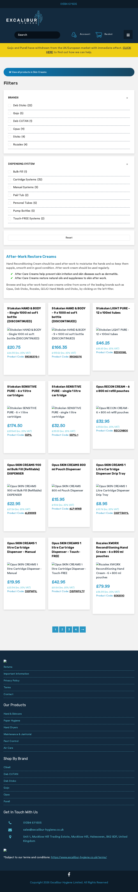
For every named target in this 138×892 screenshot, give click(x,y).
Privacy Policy (11, 680)
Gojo (6, 788)
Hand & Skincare (13, 714)
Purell (7, 801)
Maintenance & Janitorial (17, 734)
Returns (8, 667)
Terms (7, 687)
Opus (7, 794)
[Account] (81, 36)
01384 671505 (68, 4)
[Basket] (102, 36)
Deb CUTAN (11, 774)
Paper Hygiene (12, 720)
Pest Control (11, 741)
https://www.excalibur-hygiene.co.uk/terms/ (79, 857)
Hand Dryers (11, 727)
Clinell (7, 767)
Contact (8, 694)
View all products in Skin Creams (29, 72)
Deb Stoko (10, 781)
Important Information (16, 674)
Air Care (8, 748)
